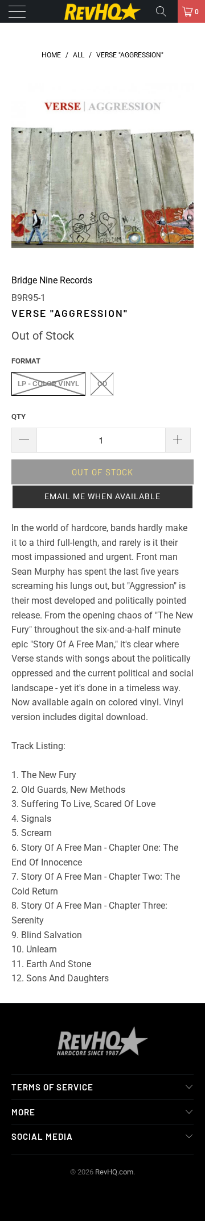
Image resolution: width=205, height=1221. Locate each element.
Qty (18, 416)
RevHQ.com (114, 1172)
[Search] (165, 11)
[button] (102, 496)
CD (102, 383)
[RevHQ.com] (102, 11)
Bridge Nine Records (51, 280)
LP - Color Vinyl (48, 383)
